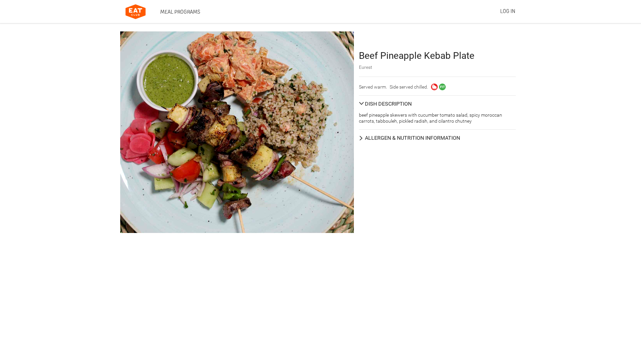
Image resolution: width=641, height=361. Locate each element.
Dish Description (388, 104)
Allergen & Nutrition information (412, 138)
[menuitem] (180, 11)
